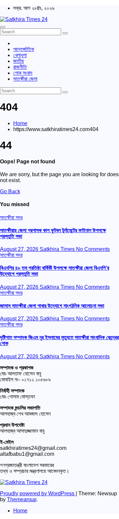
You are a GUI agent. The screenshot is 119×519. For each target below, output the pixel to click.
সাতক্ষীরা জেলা (25, 79)
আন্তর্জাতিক (23, 49)
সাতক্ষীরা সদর (11, 217)
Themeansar (21, 499)
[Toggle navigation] (2, 27)
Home (20, 123)
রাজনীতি (20, 67)
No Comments (93, 249)
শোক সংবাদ (22, 73)
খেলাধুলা (20, 55)
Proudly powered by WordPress (38, 493)
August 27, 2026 (20, 249)
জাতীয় (18, 61)
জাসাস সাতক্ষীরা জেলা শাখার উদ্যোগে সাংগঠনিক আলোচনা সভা (52, 306)
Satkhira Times (58, 249)
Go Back (10, 191)
